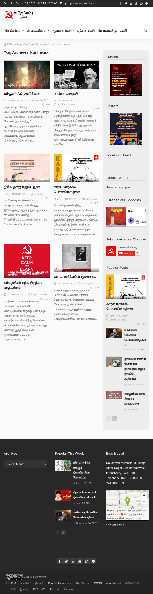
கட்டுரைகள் (64, 176)
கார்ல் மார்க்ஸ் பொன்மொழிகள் (67, 189)
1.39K (96, 287)
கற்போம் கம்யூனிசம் (19, 85)
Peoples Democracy (60, 583)
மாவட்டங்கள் (36, 30)
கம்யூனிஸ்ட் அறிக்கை (22, 93)
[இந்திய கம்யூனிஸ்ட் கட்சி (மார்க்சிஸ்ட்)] (19, 14)
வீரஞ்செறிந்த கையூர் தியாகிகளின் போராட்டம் (81, 470)
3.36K (46, 298)
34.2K (96, 202)
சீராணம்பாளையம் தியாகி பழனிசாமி (85, 495)
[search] (145, 31)
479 (47, 104)
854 (47, 197)
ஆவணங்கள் (62, 30)
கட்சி (123, 30)
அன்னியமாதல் (66, 93)
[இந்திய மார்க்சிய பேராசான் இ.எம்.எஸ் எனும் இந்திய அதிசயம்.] (114, 362)
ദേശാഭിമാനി (113, 583)
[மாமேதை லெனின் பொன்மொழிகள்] (114, 333)
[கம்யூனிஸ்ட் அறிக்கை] (27, 75)
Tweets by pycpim (118, 187)
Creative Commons (35, 576)
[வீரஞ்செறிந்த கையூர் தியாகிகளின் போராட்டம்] (63, 465)
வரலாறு (62, 179)
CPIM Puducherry (16, 100)
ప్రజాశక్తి (23, 589)
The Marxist (83, 583)
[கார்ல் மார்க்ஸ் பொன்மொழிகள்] (76, 168)
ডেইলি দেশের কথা (132, 583)
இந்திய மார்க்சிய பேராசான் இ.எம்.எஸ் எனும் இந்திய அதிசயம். (135, 369)
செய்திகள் (13, 30)
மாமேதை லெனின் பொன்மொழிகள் (135, 335)
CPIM (34, 589)
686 (97, 108)
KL (51, 589)
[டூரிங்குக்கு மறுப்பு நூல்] (27, 168)
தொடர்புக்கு (107, 30)
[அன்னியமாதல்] (76, 75)
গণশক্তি (12, 589)
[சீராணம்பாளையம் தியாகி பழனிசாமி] (63, 495)
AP (58, 589)
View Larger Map (115, 524)
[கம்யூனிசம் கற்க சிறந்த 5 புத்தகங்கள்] (27, 261)
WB (44, 589)
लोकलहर (98, 583)
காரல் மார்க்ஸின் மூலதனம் (75, 276)
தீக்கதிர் (39, 583)
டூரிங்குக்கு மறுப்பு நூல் (22, 187)
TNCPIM (11, 583)
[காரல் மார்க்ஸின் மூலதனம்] (76, 258)
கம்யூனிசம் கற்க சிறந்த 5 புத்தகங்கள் (23, 285)
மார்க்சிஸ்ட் (25, 583)
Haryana (69, 589)
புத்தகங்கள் (86, 30)
